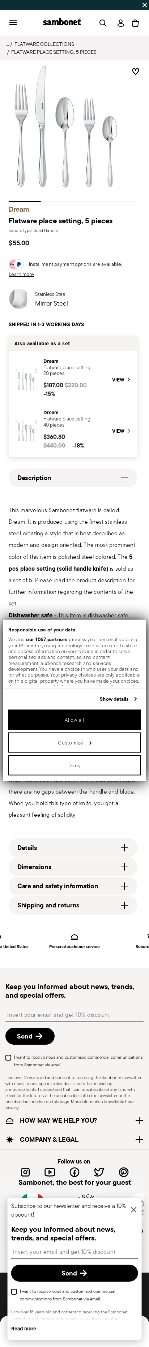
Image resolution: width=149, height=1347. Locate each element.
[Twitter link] (99, 1172)
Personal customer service (74, 947)
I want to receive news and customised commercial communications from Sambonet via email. (78, 1061)
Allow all (74, 720)
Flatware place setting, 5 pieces (54, 52)
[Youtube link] (50, 1172)
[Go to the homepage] (62, 23)
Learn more (21, 274)
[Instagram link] (25, 1172)
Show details (114, 698)
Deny (74, 765)
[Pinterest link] (123, 1172)
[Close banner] (144, 5)
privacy (11, 1107)
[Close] (133, 1210)
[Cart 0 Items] (135, 23)
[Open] (101, 23)
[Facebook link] (74, 1172)
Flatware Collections (44, 44)
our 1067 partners (47, 639)
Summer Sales (19, 5)
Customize (70, 742)
